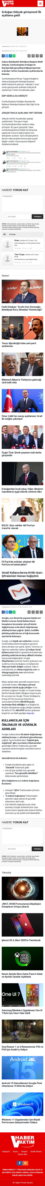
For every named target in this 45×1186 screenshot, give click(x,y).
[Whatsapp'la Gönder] (13, 55)
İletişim (24, 1151)
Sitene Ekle (22, 1154)
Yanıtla (18, 248)
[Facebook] (3, 55)
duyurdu (30, 713)
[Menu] (40, 4)
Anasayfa (6, 1151)
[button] (33, 55)
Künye (15, 1151)
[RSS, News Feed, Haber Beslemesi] (25, 1163)
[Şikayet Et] (41, 248)
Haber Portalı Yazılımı (24, 1183)
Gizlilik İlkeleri (36, 1151)
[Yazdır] (29, 55)
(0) (25, 248)
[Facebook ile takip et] (19, 1163)
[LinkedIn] (10, 55)
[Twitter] (6, 55)
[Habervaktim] (8, 3)
